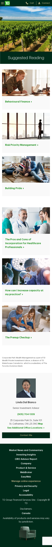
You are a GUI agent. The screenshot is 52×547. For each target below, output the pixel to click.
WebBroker (26, 472)
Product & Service (26, 468)
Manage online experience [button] (26, 481)
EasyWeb (26, 477)
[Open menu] (5, 3)
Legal (26, 490)
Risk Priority (20, 145)
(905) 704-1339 (26, 414)
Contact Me (26, 435)
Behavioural (17, 101)
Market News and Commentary (26, 450)
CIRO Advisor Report (26, 459)
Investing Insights (26, 455)
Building (13, 188)
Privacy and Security (26, 486)
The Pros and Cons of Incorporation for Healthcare (23, 243)
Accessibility (26, 495)
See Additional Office (24, 428)
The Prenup (17, 337)
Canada (26, 513)
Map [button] (40, 424)
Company (26, 463)
